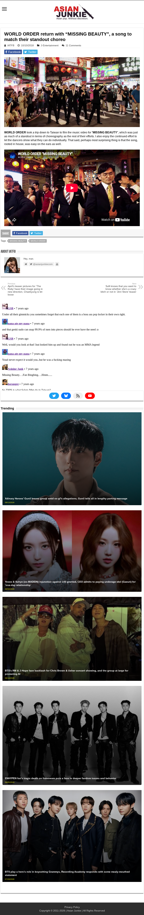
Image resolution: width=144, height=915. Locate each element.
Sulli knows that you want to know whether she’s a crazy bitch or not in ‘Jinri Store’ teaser (118, 288)
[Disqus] (72, 346)
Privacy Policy (72, 907)
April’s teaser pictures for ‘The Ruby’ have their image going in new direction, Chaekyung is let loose (25, 289)
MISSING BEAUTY (18, 241)
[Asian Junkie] (72, 11)
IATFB (10, 45)
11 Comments (73, 45)
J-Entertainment (49, 45)
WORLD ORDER (38, 241)
